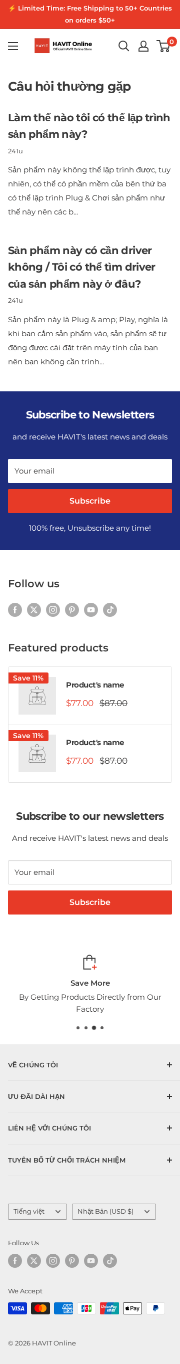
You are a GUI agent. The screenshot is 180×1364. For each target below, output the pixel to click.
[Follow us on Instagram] (53, 609)
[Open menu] (13, 46)
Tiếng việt (29, 1211)
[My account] (143, 46)
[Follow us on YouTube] (91, 609)
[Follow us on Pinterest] (72, 609)
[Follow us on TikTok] (110, 609)
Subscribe (90, 501)
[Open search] (124, 46)
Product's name (95, 685)
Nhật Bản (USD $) (106, 1211)
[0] (164, 46)
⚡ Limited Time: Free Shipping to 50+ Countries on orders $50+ (90, 14)
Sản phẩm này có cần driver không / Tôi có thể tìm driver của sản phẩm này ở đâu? (82, 267)
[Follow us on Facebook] (15, 609)
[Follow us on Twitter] (34, 609)
